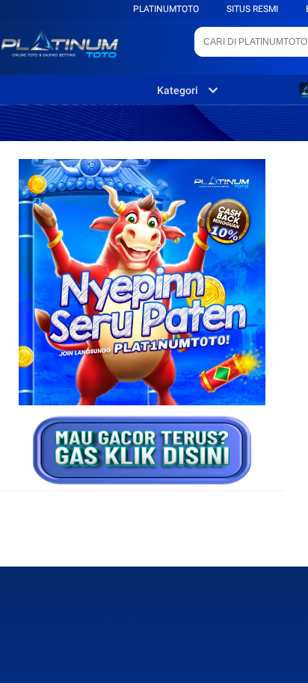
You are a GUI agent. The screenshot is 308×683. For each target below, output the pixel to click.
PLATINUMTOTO (166, 9)
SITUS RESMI (252, 9)
